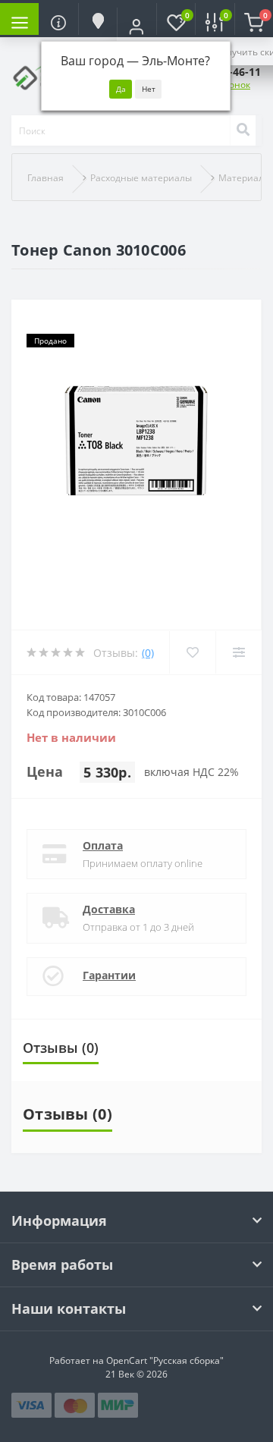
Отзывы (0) (61, 1047)
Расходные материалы (141, 177)
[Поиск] (243, 130)
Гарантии (109, 975)
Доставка (109, 909)
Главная (45, 177)
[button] (136, 27)
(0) (148, 653)
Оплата (103, 845)
